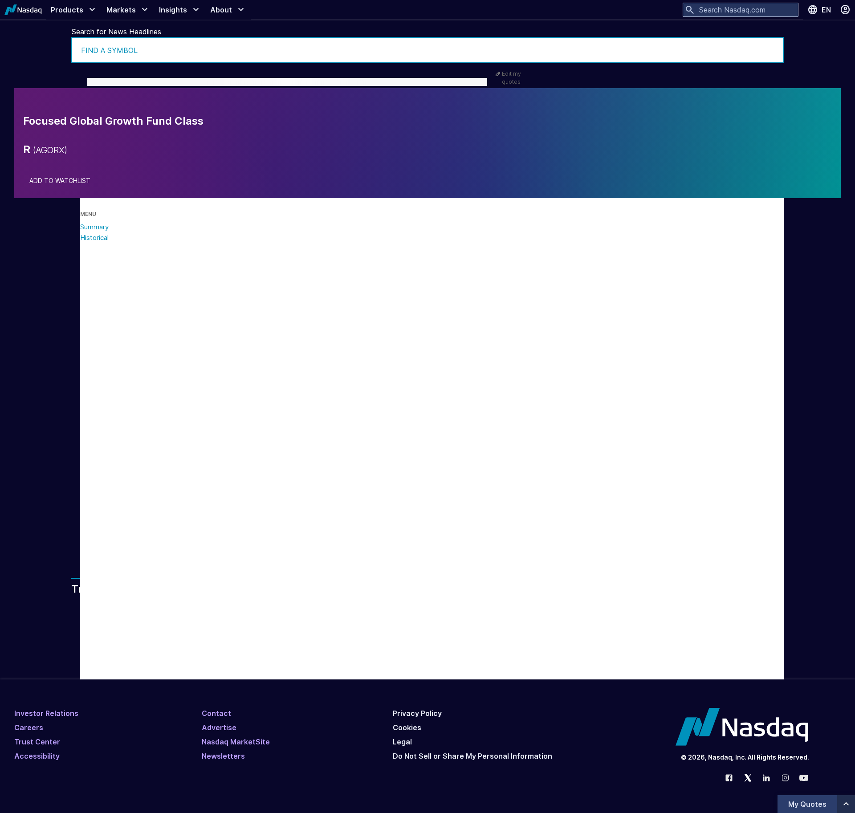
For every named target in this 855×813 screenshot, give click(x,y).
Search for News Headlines (116, 31)
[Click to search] (771, 50)
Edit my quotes (511, 77)
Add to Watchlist (59, 181)
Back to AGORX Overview (169, 530)
